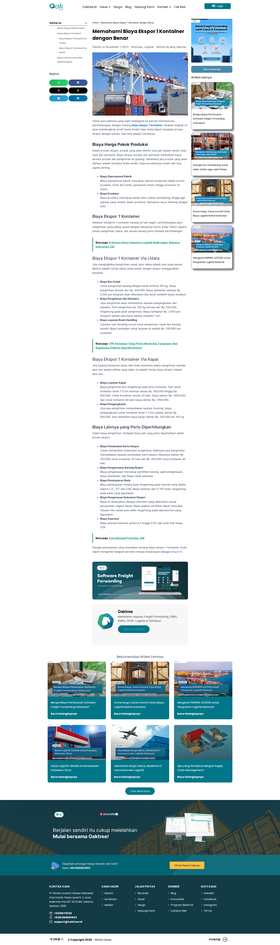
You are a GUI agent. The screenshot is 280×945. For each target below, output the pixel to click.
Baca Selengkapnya (64, 713)
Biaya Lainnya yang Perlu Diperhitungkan (69, 59)
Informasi (137, 47)
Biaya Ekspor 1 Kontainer (69, 33)
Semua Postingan (134, 629)
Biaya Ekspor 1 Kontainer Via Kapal (73, 50)
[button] (86, 23)
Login (220, 6)
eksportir (176, 551)
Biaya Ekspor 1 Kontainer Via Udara (73, 40)
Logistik (149, 47)
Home (95, 22)
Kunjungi (214, 939)
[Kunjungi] (225, 939)
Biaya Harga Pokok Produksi (71, 28)
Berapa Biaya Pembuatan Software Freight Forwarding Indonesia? (209, 119)
